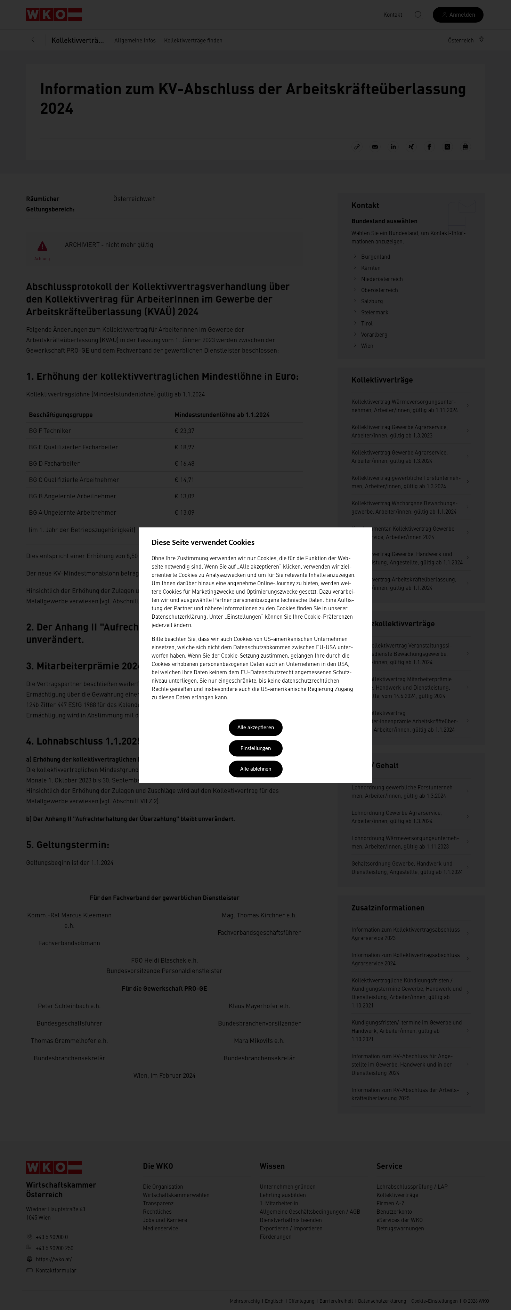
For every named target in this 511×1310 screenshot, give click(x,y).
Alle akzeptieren (255, 728)
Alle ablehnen (255, 769)
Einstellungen (256, 749)
